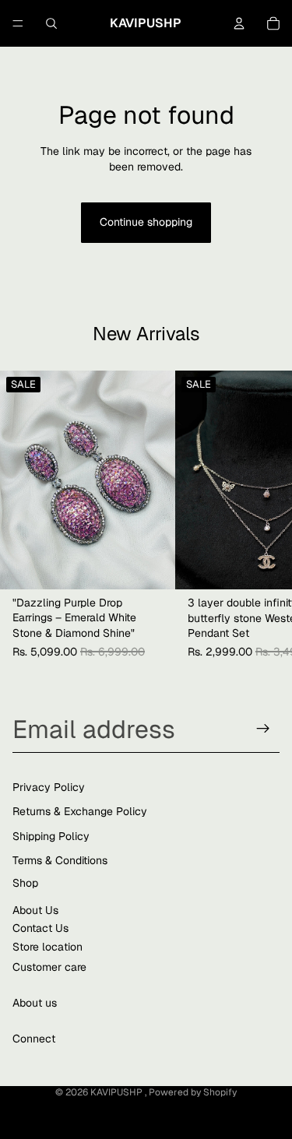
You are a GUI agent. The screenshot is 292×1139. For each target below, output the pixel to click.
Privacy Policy (48, 786)
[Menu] (18, 23)
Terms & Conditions (59, 860)
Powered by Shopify (193, 1092)
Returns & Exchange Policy (79, 811)
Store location (47, 946)
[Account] (239, 23)
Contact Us (40, 928)
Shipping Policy (51, 835)
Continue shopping (146, 222)
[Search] (51, 23)
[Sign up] (263, 728)
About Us (35, 909)
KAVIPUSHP (117, 1092)
